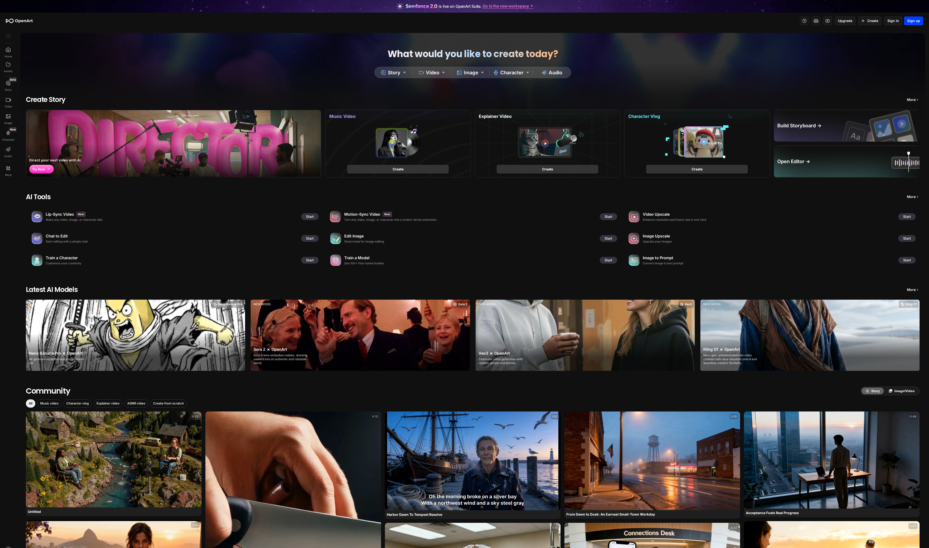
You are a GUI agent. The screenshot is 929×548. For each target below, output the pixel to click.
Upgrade (845, 21)
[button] (30, 403)
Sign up (913, 21)
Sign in (893, 21)
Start (310, 216)
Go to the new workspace (506, 6)
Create (872, 21)
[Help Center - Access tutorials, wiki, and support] (804, 20)
